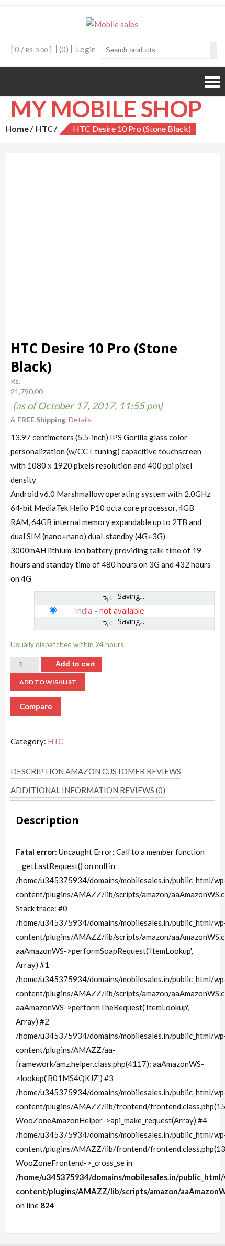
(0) (64, 49)
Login (86, 49)
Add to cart (75, 664)
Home (17, 129)
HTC (44, 129)
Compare (35, 706)
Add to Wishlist (47, 682)
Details (80, 419)
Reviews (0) (142, 790)
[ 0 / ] (31, 49)
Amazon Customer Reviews (123, 771)
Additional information (64, 790)
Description (37, 771)
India (83, 610)
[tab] (37, 771)
